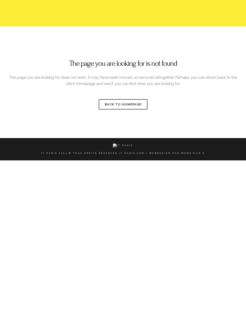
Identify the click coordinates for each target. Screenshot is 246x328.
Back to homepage (123, 104)
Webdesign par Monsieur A (177, 153)
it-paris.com (132, 153)
